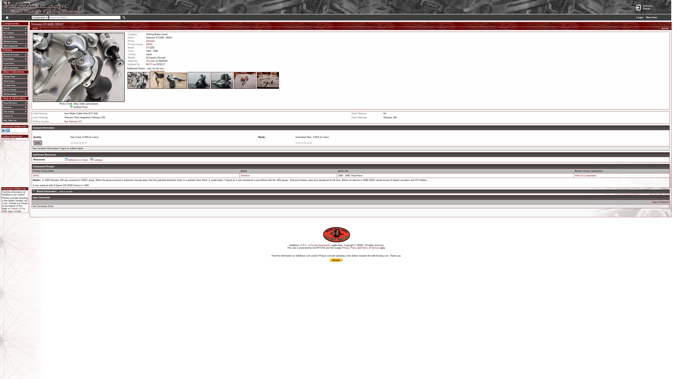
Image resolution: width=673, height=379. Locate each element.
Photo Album (8, 37)
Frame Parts (8, 63)
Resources (7, 107)
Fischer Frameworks (320, 245)
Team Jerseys (9, 81)
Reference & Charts (78, 160)
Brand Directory (10, 103)
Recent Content (9, 90)
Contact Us (8, 116)
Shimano (150, 41)
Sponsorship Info (9, 139)
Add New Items (9, 94)
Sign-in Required (660, 202)
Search (6, 28)
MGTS (149, 64)
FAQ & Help (8, 112)
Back (35, 28)
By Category (8, 33)
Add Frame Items (10, 68)
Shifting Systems (10, 41)
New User (651, 17)
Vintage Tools (9, 76)
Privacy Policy (349, 248)
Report (665, 28)
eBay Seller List (9, 120)
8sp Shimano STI (73, 121)
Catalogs (98, 160)
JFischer (150, 61)
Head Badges (8, 59)
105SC (149, 44)
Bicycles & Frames (11, 55)
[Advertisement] (13, 163)
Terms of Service (370, 248)
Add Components (10, 46)
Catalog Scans (9, 85)
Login (639, 17)
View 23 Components (585, 175)
